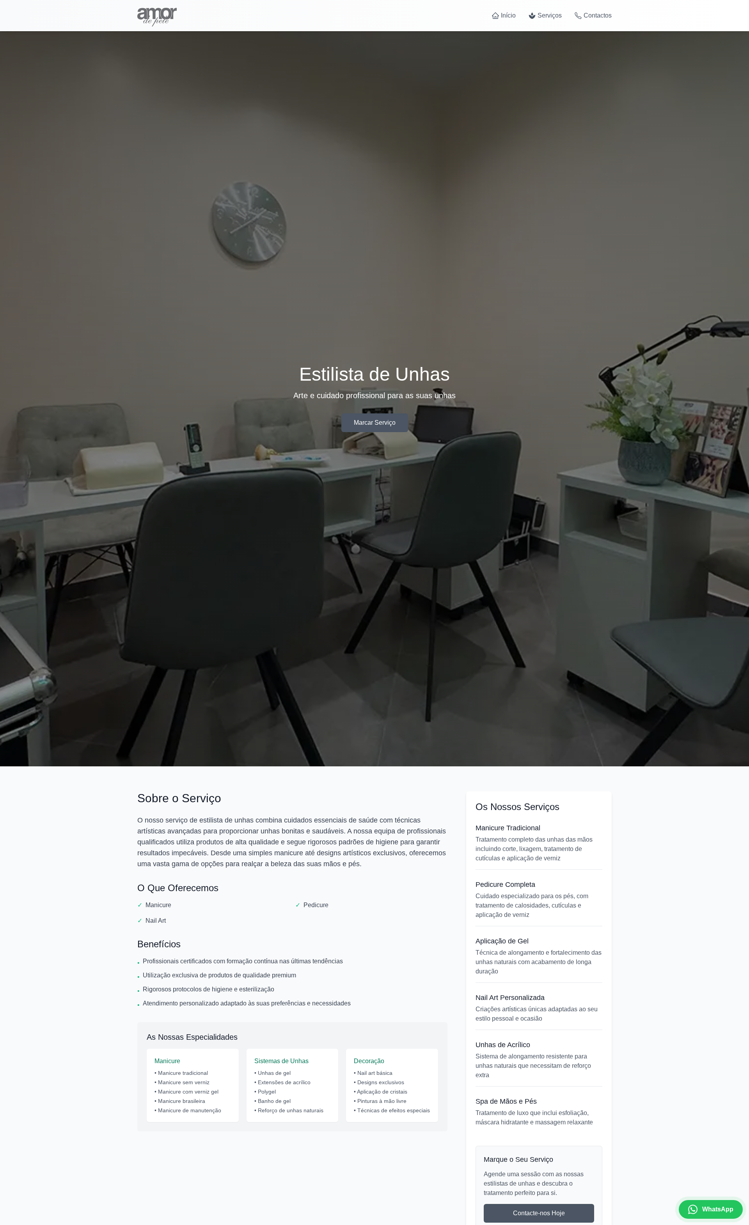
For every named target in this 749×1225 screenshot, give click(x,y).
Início (508, 15)
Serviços (550, 15)
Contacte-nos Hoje (539, 1213)
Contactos (598, 15)
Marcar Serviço (375, 422)
